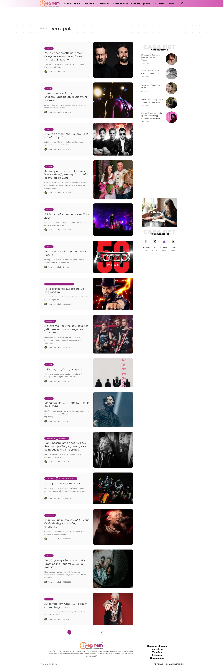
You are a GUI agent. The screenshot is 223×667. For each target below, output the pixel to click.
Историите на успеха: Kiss (63, 483)
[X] (154, 244)
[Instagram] (164, 244)
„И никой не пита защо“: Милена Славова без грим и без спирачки (66, 523)
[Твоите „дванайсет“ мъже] (171, 88)
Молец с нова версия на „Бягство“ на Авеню (152, 101)
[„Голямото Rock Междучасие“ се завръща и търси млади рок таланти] (113, 334)
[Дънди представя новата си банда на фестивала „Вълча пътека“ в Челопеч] (113, 60)
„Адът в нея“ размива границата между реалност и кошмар (151, 115)
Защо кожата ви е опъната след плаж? (151, 72)
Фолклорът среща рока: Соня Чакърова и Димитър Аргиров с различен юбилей (66, 174)
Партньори (157, 658)
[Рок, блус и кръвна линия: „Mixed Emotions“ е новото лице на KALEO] (113, 569)
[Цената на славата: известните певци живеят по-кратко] (113, 100)
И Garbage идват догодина (63, 369)
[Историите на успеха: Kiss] (113, 488)
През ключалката (65, 284)
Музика (49, 48)
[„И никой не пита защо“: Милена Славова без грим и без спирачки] (113, 527)
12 (91, 632)
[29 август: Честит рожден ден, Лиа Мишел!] (171, 59)
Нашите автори (157, 646)
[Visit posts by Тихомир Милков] (45, 71)
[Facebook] (145, 244)
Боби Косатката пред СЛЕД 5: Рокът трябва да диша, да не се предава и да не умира (65, 446)
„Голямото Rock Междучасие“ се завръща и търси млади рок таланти (66, 329)
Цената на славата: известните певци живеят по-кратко (66, 97)
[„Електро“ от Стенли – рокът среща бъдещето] (113, 609)
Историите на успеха (67, 478)
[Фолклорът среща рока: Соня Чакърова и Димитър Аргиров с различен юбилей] (113, 179)
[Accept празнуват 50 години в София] (113, 257)
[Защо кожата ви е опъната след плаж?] (171, 73)
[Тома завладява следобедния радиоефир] (113, 294)
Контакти (157, 649)
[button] (182, 3)
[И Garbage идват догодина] (113, 372)
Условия (157, 652)
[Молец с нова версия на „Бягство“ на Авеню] (171, 103)
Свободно (50, 321)
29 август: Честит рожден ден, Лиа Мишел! (150, 57)
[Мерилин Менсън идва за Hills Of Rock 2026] (113, 409)
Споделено (63, 438)
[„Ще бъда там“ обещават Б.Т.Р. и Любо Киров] (113, 139)
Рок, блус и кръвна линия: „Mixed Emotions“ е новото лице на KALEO (66, 564)
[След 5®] (49, 3)
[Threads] (173, 244)
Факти (48, 88)
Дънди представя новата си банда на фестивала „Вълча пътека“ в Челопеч (64, 56)
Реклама (157, 655)
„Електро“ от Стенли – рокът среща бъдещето (65, 605)
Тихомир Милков (54, 72)
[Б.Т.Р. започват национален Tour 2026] (113, 219)
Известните (50, 284)
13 (96, 632)
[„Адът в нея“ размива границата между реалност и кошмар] (171, 117)
